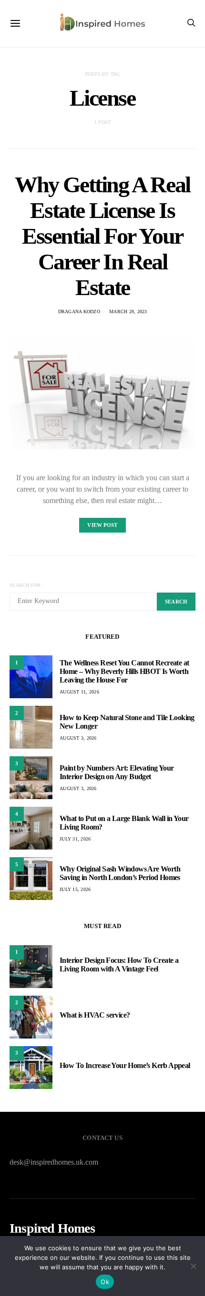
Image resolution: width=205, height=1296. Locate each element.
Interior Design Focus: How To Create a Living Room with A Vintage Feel (119, 964)
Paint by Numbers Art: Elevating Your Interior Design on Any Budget (117, 772)
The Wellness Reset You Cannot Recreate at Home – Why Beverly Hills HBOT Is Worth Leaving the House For (124, 671)
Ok (105, 1282)
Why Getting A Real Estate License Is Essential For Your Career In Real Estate (102, 236)
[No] (193, 1266)
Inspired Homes (52, 1228)
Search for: (26, 585)
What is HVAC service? (95, 1015)
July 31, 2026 (75, 838)
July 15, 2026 (75, 889)
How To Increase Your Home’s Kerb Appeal (125, 1065)
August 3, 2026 (78, 738)
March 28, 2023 (128, 311)
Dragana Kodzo (79, 311)
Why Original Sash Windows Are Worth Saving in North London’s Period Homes (120, 873)
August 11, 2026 (79, 691)
